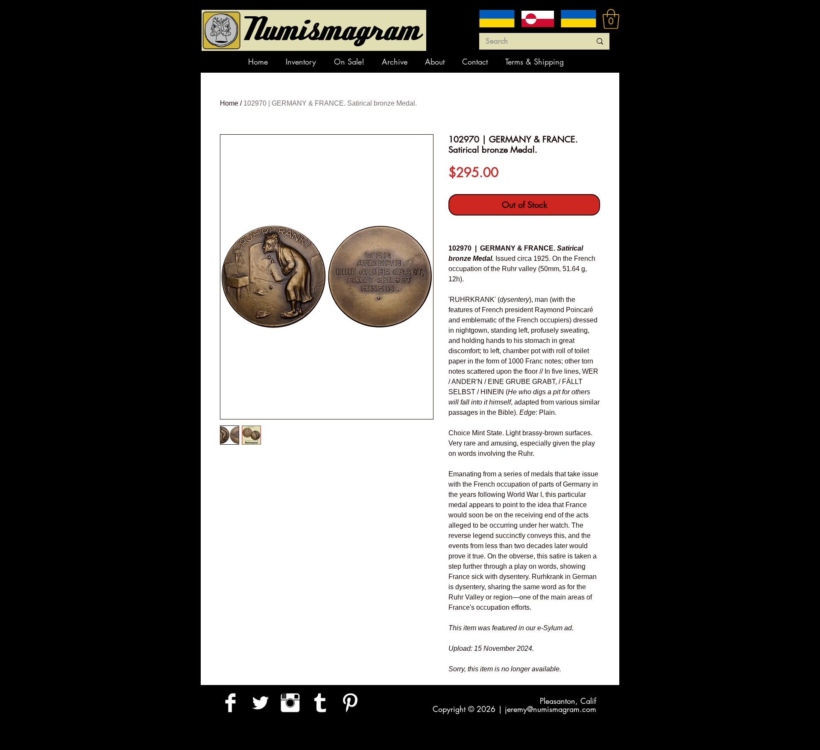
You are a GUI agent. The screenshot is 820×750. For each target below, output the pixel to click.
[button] (611, 19)
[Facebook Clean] (230, 702)
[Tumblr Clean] (320, 702)
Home (229, 103)
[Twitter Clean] (260, 702)
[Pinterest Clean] (350, 702)
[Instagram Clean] (290, 702)
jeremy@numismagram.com (550, 709)
